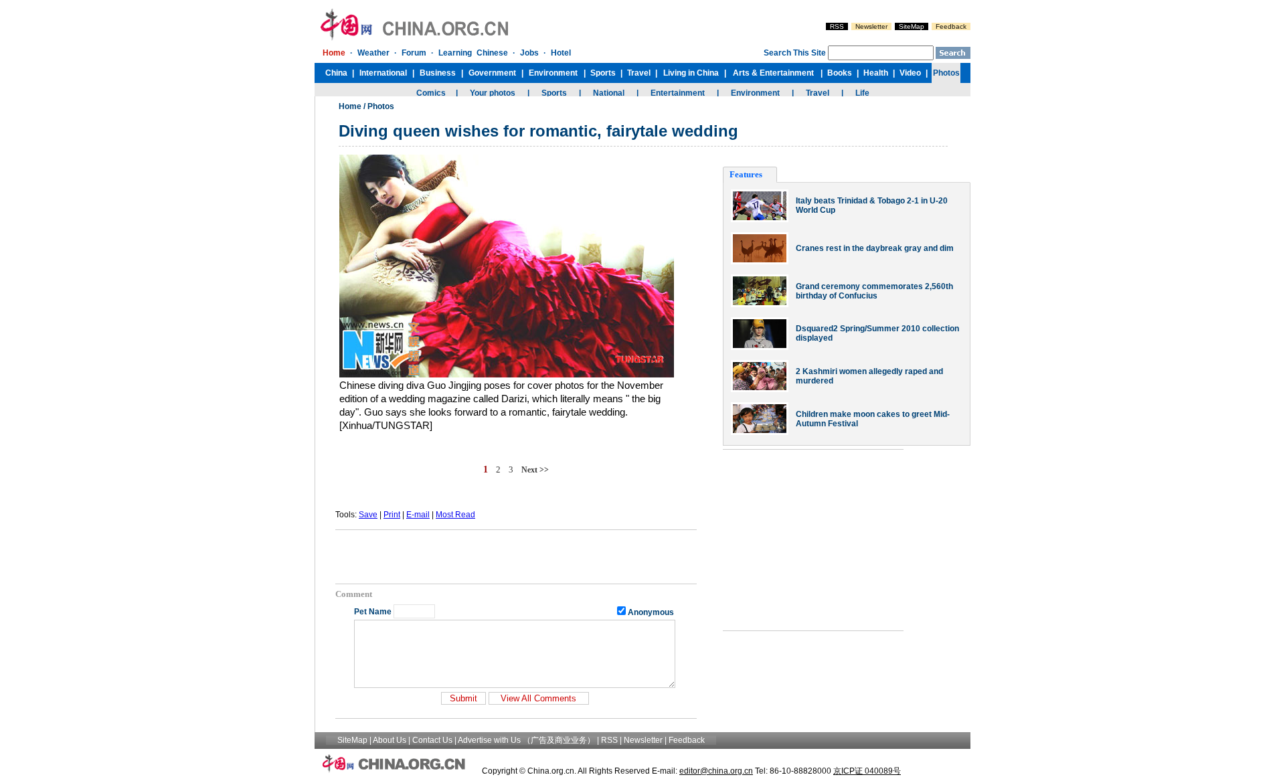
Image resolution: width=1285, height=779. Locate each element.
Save (368, 514)
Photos (380, 106)
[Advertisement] (516, 557)
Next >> (535, 469)
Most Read (455, 514)
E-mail (418, 514)
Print (391, 514)
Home (350, 106)
